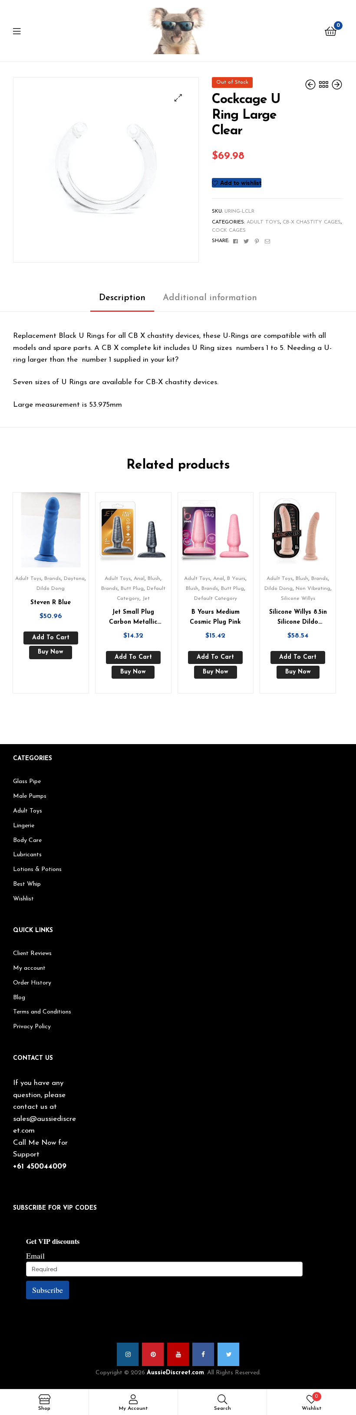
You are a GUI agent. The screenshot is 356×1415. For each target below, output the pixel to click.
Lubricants (27, 855)
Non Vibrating (313, 588)
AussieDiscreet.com (175, 1373)
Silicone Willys (298, 598)
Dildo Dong (50, 588)
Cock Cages (229, 230)
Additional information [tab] (210, 298)
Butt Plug (132, 588)
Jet (146, 598)
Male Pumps (29, 796)
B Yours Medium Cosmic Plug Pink (215, 617)
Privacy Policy (32, 1026)
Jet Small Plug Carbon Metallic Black (133, 618)
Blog (19, 997)
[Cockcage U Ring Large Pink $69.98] (337, 85)
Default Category (215, 598)
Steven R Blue (50, 602)
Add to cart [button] (50, 638)
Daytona (74, 578)
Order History (32, 983)
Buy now (50, 652)
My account (29, 968)
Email (35, 1255)
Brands (52, 578)
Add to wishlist (240, 183)
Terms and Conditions (42, 1012)
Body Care (27, 840)
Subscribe (47, 1290)
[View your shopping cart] (330, 30)
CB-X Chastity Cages (312, 222)
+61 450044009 (39, 1166)
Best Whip (27, 884)
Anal (139, 578)
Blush (154, 578)
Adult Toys (263, 222)
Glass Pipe (27, 781)
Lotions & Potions (37, 869)
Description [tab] (122, 298)
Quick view (61, 533)
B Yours (236, 578)
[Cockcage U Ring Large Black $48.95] (311, 85)
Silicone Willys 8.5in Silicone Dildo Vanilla (298, 618)
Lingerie (23, 825)
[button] (178, 97)
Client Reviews (32, 953)
